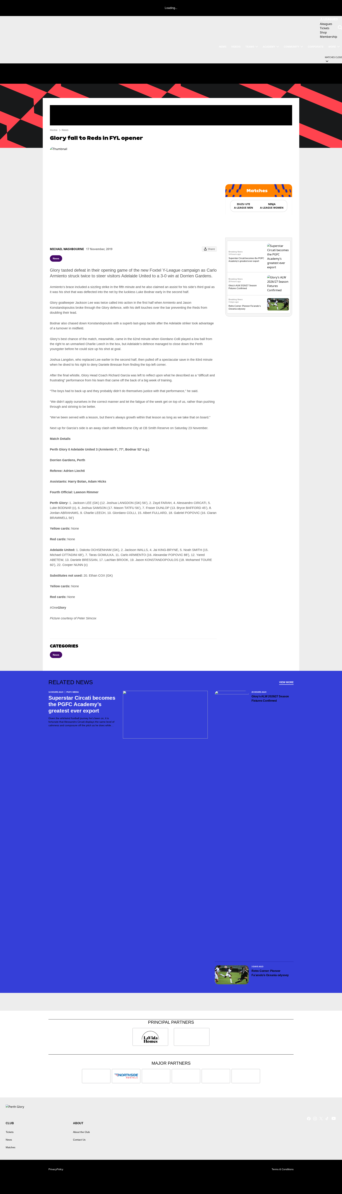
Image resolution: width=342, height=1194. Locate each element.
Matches (10, 1147)
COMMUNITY (291, 46)
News (65, 130)
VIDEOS (235, 46)
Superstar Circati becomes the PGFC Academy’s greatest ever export (81, 704)
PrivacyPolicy (55, 1169)
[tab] (243, 206)
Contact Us (79, 1139)
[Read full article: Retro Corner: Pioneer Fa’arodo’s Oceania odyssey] (278, 304)
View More (286, 682)
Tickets (10, 1132)
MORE (332, 46)
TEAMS (249, 46)
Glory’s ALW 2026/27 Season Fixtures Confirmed (270, 698)
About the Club (81, 1132)
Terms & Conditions (283, 1169)
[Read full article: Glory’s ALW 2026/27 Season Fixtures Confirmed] (278, 283)
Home (53, 130)
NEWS (222, 46)
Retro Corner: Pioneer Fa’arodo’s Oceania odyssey (270, 973)
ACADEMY (269, 46)
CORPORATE (315, 46)
